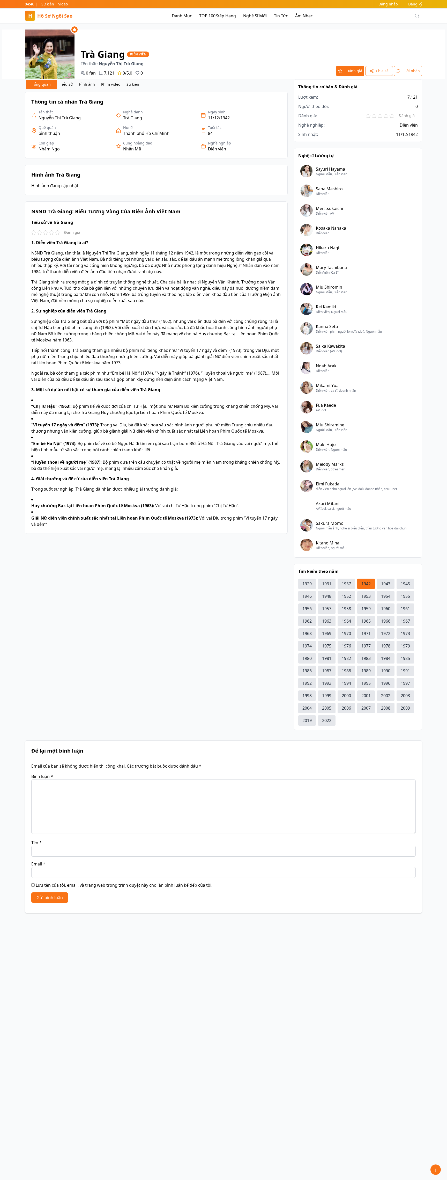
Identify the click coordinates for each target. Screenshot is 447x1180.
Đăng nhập (388, 4)
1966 (385, 621)
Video (63, 4)
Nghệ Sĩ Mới (255, 16)
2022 (326, 720)
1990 (385, 671)
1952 (346, 596)
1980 (307, 658)
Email (38, 864)
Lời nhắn (412, 70)
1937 (346, 584)
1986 (307, 671)
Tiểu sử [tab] (66, 84)
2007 (366, 708)
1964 (346, 621)
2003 (405, 695)
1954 (385, 596)
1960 (385, 608)
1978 (385, 646)
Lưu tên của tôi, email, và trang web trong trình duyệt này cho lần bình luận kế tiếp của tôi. (124, 885)
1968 (307, 633)
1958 (346, 608)
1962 (307, 621)
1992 (307, 683)
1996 (385, 683)
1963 (326, 621)
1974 (307, 646)
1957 (326, 608)
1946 (307, 596)
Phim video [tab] (110, 84)
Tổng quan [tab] (41, 84)
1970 (346, 633)
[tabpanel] (156, 313)
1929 (307, 584)
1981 (326, 658)
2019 (307, 720)
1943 (385, 584)
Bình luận (42, 776)
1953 (366, 596)
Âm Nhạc (304, 16)
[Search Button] (417, 16)
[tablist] (84, 84)
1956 (307, 608)
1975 (326, 646)
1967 (405, 621)
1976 (346, 646)
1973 (405, 633)
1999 (326, 695)
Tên (36, 843)
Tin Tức (281, 16)
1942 (366, 584)
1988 (346, 671)
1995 (366, 683)
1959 (366, 608)
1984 (385, 658)
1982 (346, 658)
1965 (366, 621)
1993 (326, 683)
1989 (366, 671)
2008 (385, 708)
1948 (326, 596)
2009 (405, 708)
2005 (326, 708)
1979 (405, 646)
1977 (366, 646)
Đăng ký (415, 4)
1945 (405, 584)
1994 (346, 683)
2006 (346, 708)
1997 (405, 683)
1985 (405, 658)
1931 (326, 584)
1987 (326, 671)
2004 (307, 708)
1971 (366, 633)
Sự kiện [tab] (132, 84)
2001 (366, 695)
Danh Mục (182, 16)
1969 (326, 633)
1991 (405, 671)
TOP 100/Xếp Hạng (217, 16)
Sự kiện (47, 4)
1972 (385, 633)
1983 (366, 658)
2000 (346, 695)
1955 (405, 596)
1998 (307, 695)
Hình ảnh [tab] (87, 84)
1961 (405, 608)
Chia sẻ (382, 70)
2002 (385, 695)
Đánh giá (354, 70)
